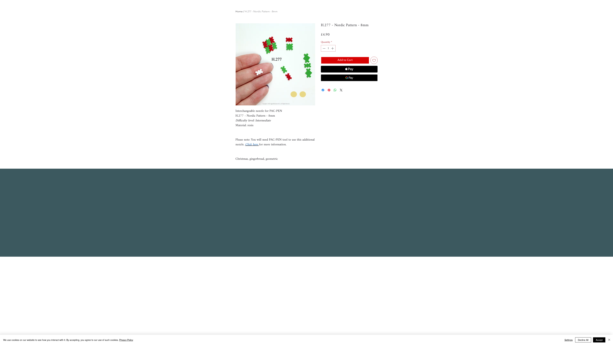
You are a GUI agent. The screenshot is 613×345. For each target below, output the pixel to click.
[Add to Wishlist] (374, 60)
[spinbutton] (328, 48)
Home (239, 11)
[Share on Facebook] (323, 90)
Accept (599, 339)
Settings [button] (568, 339)
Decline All (583, 339)
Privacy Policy (126, 339)
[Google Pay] (349, 77)
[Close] (609, 339)
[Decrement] (323, 48)
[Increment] (332, 48)
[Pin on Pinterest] (329, 90)
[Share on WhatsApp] (335, 90)
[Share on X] (341, 90)
